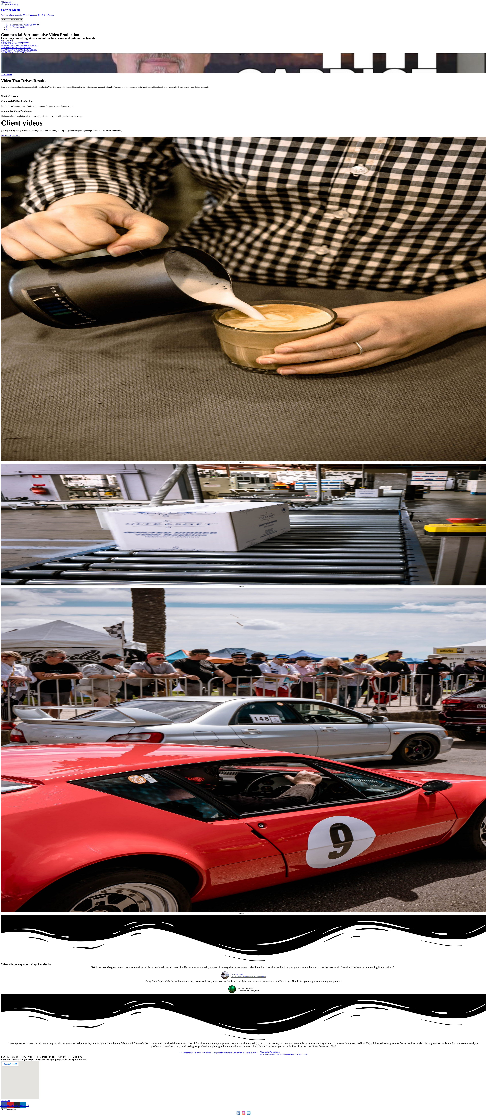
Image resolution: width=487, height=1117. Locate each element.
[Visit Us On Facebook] (238, 1115)
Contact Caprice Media (15, 27)
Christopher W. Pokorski (270, 1052)
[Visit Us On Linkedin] (248, 1115)
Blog (8, 29)
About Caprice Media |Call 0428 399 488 (22, 25)
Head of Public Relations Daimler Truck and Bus (248, 977)
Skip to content (7, 2)
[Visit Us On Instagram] (243, 1115)
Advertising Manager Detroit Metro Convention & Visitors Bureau (284, 1054)
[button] (7, 41)
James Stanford (237, 974)
